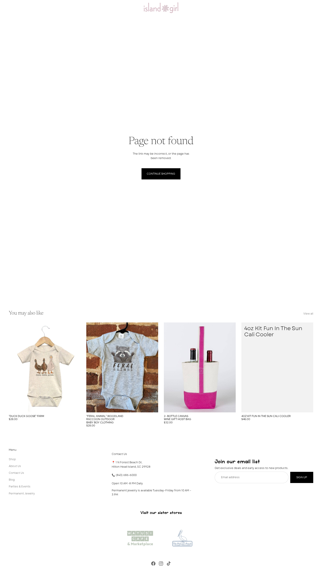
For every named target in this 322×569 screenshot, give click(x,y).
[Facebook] (153, 563)
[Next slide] (74, 367)
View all (308, 314)
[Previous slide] (15, 367)
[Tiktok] (168, 563)
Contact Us (16, 473)
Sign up (301, 477)
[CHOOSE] (74, 406)
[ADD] (306, 406)
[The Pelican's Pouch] (182, 537)
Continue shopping (161, 173)
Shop (12, 459)
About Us (15, 466)
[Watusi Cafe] (139, 537)
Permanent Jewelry (22, 494)
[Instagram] (161, 563)
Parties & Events (19, 487)
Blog (12, 480)
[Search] (291, 8)
